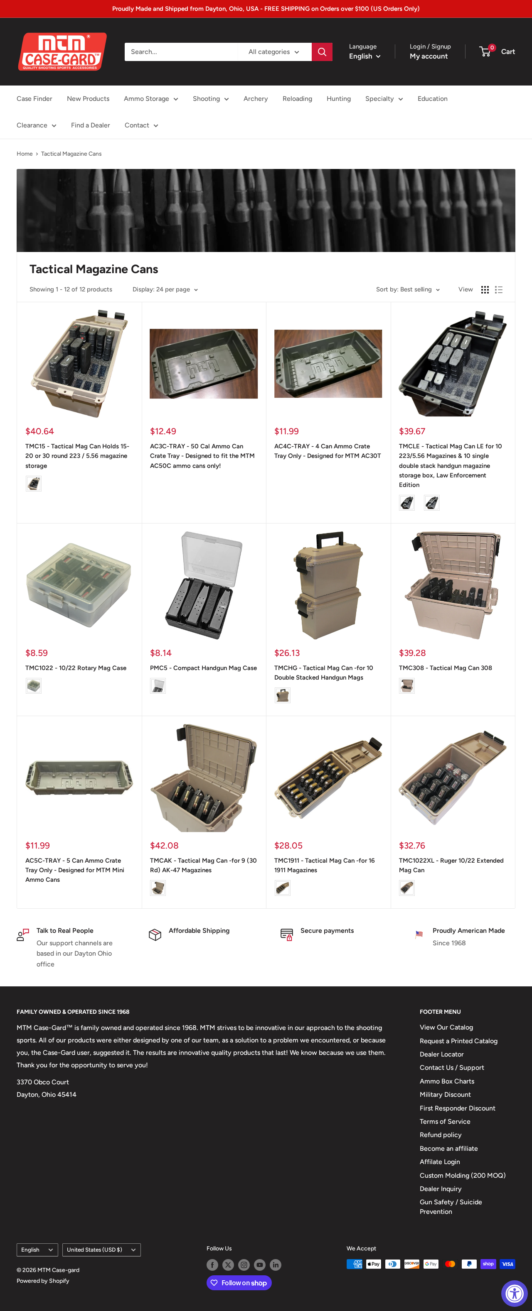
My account (429, 56)
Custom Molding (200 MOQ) (463, 1175)
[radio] (34, 484)
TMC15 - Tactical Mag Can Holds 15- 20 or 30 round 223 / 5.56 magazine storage (77, 456)
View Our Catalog (446, 1027)
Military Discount (445, 1094)
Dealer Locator (442, 1054)
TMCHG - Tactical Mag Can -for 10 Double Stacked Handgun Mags (323, 672)
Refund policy (441, 1135)
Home (25, 153)
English (30, 1249)
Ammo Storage (146, 99)
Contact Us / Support (452, 1067)
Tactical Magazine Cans (71, 153)
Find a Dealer (90, 125)
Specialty (379, 99)
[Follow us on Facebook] (212, 1265)
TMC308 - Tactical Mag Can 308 (445, 668)
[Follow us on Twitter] (228, 1265)
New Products (88, 99)
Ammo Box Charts (447, 1081)
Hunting (339, 99)
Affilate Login (440, 1162)
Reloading (297, 99)
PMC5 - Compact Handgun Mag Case (203, 668)
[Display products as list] (498, 290)
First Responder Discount (457, 1108)
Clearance (32, 125)
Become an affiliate (449, 1148)
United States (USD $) (94, 1249)
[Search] (322, 52)
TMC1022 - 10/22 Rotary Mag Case (75, 668)
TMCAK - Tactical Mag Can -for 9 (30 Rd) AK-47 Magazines (203, 865)
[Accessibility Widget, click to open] (514, 1293)
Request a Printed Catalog (459, 1041)
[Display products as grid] (485, 290)
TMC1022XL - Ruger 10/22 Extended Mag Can (451, 865)
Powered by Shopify (43, 1280)
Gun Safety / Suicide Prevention (451, 1206)
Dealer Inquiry (441, 1189)
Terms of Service (445, 1121)
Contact (137, 125)
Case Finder (34, 99)
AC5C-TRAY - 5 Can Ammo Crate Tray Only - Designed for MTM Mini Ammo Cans (74, 870)
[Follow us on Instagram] (244, 1265)
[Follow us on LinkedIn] (275, 1265)
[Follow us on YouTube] (260, 1265)
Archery (256, 99)
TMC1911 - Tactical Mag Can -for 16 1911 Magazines (324, 865)
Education (433, 99)
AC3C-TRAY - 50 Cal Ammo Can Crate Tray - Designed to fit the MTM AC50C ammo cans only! (202, 456)
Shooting (206, 99)
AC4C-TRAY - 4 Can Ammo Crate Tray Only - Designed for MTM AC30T (327, 451)
